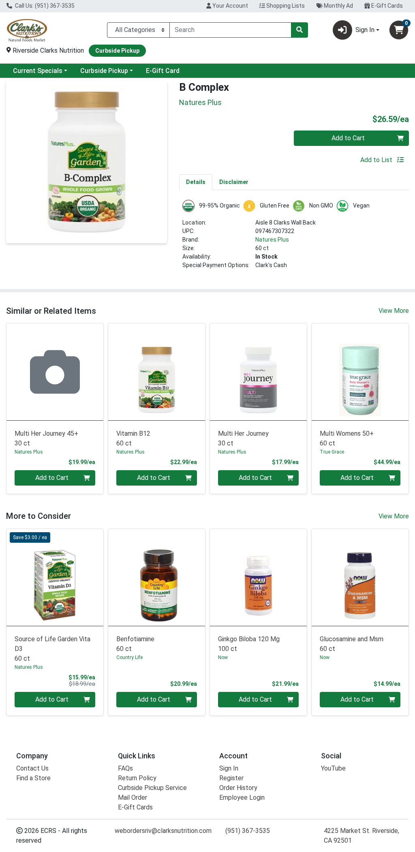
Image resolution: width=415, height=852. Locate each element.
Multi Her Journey (243, 438)
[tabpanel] (294, 238)
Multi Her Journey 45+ (46, 438)
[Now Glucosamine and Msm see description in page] (360, 577)
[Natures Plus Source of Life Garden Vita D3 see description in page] (55, 577)
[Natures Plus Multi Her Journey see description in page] (258, 372)
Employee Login (242, 797)
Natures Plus (272, 239)
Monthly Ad (338, 5)
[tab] (195, 182)
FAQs (125, 768)
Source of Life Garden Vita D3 (52, 648)
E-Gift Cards (386, 5)
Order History (238, 788)
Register (231, 778)
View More (394, 311)
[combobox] (230, 30)
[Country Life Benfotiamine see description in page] (156, 577)
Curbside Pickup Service (152, 788)
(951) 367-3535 (247, 831)
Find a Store (33, 778)
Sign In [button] (364, 30)
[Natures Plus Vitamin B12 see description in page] (156, 372)
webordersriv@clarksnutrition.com (163, 831)
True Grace (332, 452)
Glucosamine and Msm (351, 644)
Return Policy (137, 778)
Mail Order (132, 797)
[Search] (299, 30)
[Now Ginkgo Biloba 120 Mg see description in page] (258, 577)
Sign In (228, 768)
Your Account (229, 5)
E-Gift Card (163, 71)
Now (223, 657)
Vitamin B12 (133, 438)
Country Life (129, 657)
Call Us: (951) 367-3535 (44, 5)
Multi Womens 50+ (347, 438)
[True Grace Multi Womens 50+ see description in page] (360, 372)
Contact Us (32, 768)
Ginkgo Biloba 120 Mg (249, 644)
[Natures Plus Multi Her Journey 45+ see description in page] (55, 372)
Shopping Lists (285, 5)
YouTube (333, 768)
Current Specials (37, 71)
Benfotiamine (135, 644)
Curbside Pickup (104, 71)
